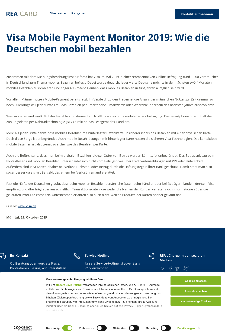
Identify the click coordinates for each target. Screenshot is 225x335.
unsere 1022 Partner (69, 284)
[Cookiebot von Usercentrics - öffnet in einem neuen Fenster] (22, 328)
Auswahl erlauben (196, 291)
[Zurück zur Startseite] (21, 14)
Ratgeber (78, 13)
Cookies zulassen (196, 280)
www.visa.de (27, 206)
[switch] (102, 328)
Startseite (58, 13)
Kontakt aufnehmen (197, 14)
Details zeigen (186, 328)
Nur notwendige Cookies (196, 301)
